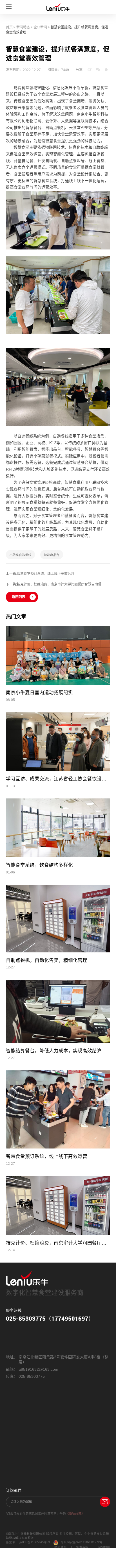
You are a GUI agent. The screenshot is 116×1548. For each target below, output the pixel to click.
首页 (9, 27)
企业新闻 (40, 27)
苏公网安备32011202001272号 (82, 1542)
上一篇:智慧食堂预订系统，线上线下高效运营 (40, 574)
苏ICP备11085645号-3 (34, 1542)
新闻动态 (23, 27)
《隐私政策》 (75, 1513)
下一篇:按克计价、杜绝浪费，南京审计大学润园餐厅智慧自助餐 (53, 584)
